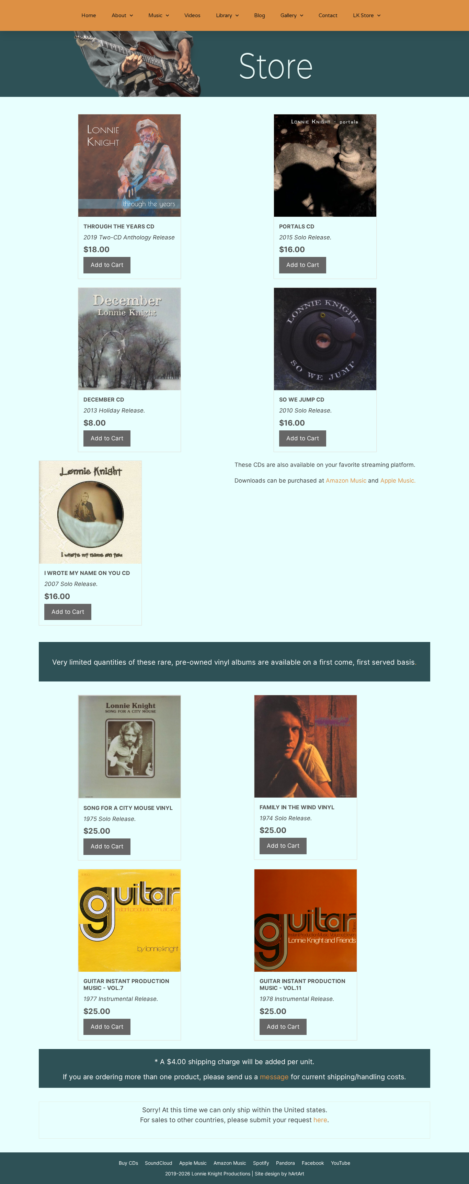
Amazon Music (230, 1163)
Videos (192, 15)
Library (224, 15)
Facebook (313, 1163)
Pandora (285, 1163)
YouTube (340, 1163)
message (274, 1077)
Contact (328, 15)
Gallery (289, 15)
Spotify (261, 1163)
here (320, 1120)
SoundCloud (158, 1163)
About (119, 15)
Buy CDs (128, 1163)
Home (88, 15)
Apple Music (193, 1163)
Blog (259, 15)
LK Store (363, 15)
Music (155, 15)
